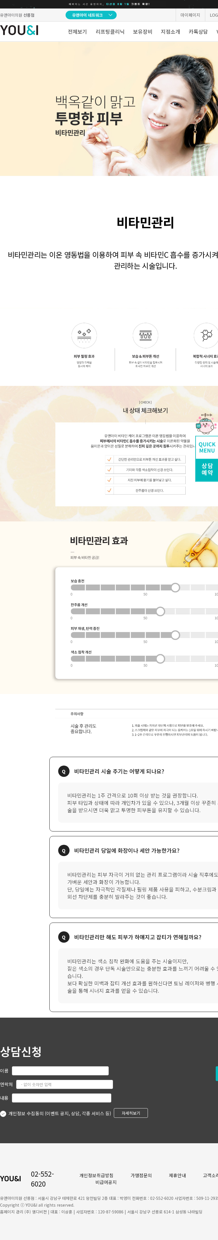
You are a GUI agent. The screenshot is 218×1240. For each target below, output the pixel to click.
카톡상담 (198, 31)
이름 (4, 1070)
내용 (4, 1097)
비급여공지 (106, 1182)
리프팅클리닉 (110, 31)
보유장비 (142, 31)
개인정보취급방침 (96, 1175)
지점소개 (170, 31)
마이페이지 (190, 15)
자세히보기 (131, 1113)
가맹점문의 (141, 1175)
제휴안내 (177, 1175)
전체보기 (77, 31)
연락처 (6, 1084)
